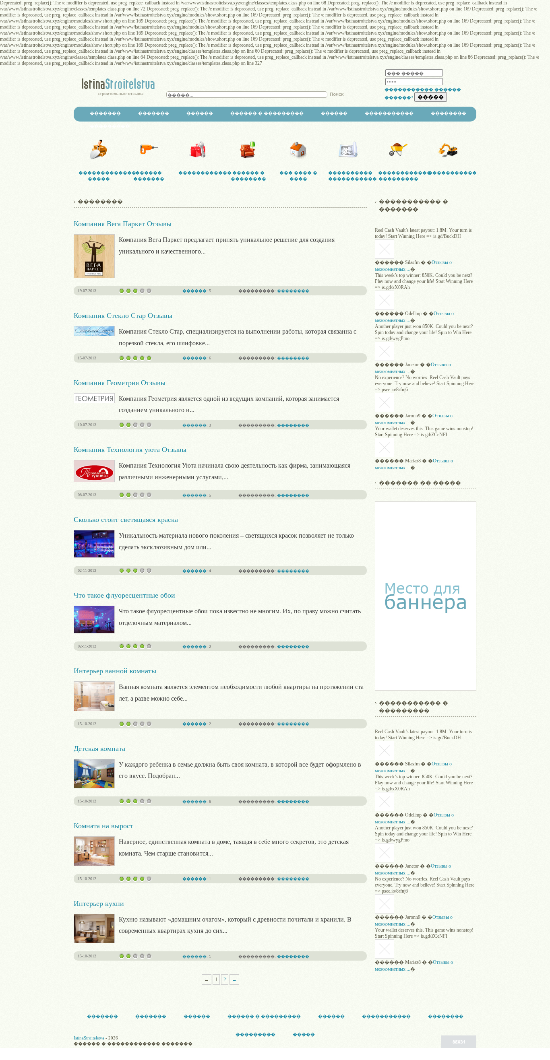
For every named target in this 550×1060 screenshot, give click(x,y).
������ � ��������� (267, 113)
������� (105, 113)
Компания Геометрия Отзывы (119, 383)
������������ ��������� (398, 175)
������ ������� (148, 175)
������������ (198, 172)
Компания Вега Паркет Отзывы (123, 224)
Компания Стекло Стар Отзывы (123, 315)
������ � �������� (248, 175)
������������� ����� (99, 175)
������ (199, 113)
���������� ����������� (348, 175)
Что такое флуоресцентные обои (124, 595)
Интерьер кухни (99, 903)
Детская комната (99, 748)
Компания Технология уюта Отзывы (130, 449)
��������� (110, 126)
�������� (448, 113)
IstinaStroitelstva (89, 1037)
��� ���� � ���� (298, 175)
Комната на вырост (103, 826)
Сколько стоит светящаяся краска (126, 520)
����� (304, 1034)
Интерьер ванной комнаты (115, 671)
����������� (409, 89)
